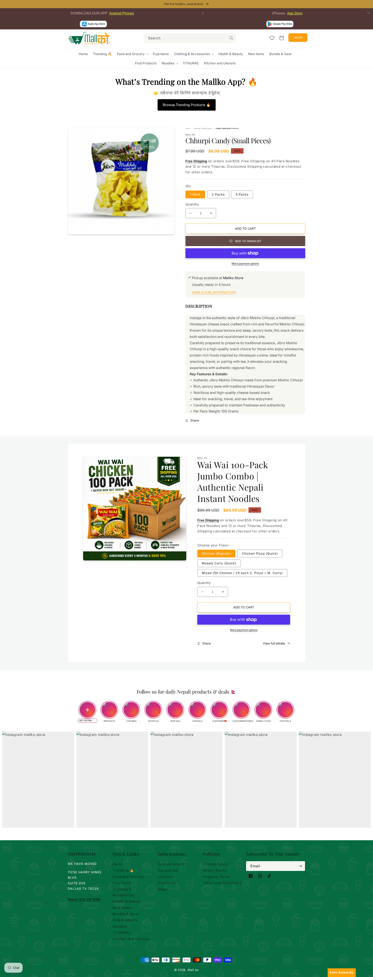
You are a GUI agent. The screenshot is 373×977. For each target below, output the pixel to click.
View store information (214, 292)
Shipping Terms (217, 877)
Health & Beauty (127, 901)
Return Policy (215, 870)
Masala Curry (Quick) (219, 563)
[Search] (231, 38)
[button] (132, 54)
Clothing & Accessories (124, 892)
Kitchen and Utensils (131, 939)
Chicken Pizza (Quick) (260, 553)
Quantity (192, 204)
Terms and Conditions (222, 883)
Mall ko (193, 970)
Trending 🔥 (123, 870)
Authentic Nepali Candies (203, 128)
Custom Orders (171, 864)
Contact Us (167, 870)
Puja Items (122, 883)
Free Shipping (196, 161)
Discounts (167, 883)
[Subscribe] (300, 866)
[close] (368, 13)
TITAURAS (122, 933)
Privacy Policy (215, 864)
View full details (274, 643)
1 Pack (195, 194)
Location (165, 877)
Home (187, 128)
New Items (122, 907)
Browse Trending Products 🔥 (186, 105)
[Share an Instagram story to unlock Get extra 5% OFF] (87, 710)
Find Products (125, 920)
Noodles (120, 926)
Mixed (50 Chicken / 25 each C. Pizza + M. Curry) (242, 573)
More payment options (245, 263)
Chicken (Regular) (216, 553)
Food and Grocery (128, 877)
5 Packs (242, 194)
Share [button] (194, 420)
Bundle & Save (125, 914)
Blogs (163, 889)
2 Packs (218, 194)
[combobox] (190, 38)
